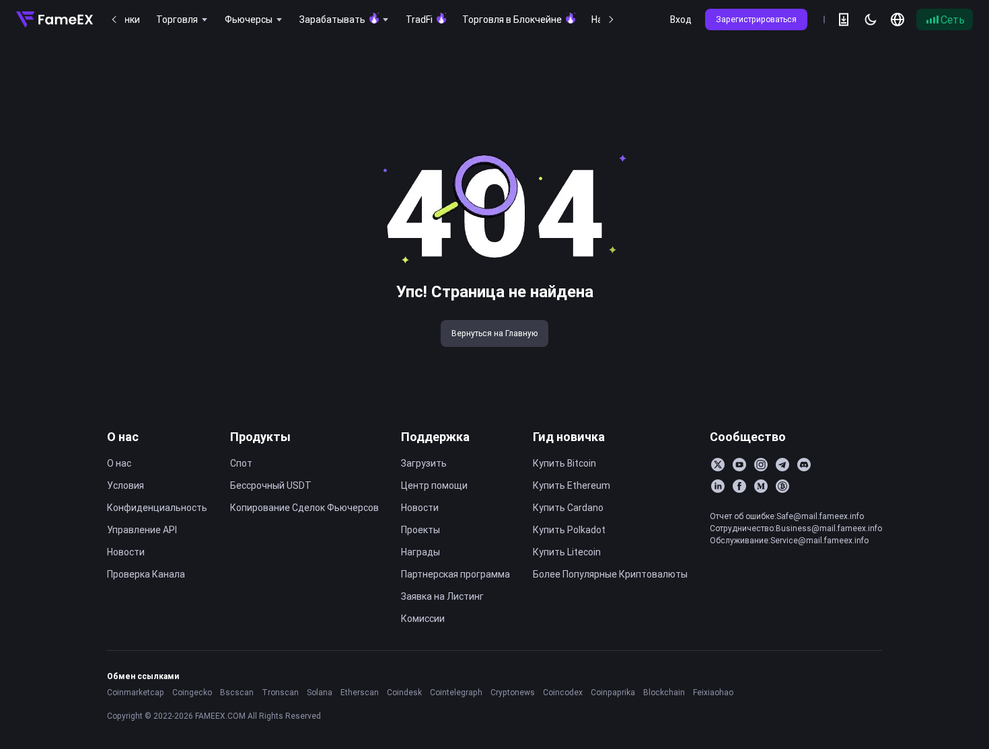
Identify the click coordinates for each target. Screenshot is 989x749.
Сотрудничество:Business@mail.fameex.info (796, 528)
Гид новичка (569, 436)
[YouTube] (739, 465)
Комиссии (423, 619)
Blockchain (664, 692)
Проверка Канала (146, 574)
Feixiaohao (713, 692)
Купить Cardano (568, 508)
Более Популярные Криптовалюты (610, 574)
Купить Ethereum (571, 485)
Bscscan (237, 692)
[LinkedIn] (718, 486)
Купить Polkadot (569, 530)
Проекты (420, 530)
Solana (319, 692)
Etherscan (359, 692)
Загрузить (424, 463)
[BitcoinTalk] (782, 486)
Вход (681, 19)
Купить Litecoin (567, 552)
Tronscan (280, 692)
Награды (420, 552)
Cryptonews (512, 692)
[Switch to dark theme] (871, 19)
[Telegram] (782, 465)
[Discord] (804, 465)
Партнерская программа (455, 574)
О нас (123, 436)
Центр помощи (434, 485)
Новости (126, 552)
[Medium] (761, 486)
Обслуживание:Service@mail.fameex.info (789, 540)
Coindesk (404, 692)
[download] (844, 19)
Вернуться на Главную (494, 333)
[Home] (54, 19)
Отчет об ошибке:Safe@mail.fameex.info (787, 516)
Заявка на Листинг (442, 596)
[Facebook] (739, 486)
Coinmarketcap (135, 692)
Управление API (142, 530)
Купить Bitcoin (564, 463)
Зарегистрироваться (756, 19)
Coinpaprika (613, 692)
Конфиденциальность (157, 508)
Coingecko (192, 692)
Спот (241, 463)
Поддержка (435, 436)
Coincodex (563, 692)
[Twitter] (718, 465)
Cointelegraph (456, 692)
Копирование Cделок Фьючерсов (304, 508)
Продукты (260, 436)
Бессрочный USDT (271, 485)
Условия (125, 485)
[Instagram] (761, 465)
